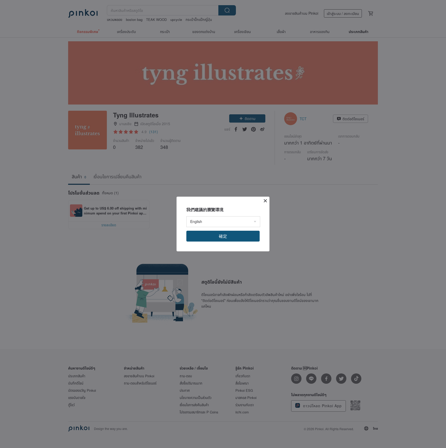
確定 (223, 236)
